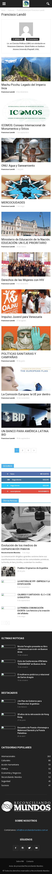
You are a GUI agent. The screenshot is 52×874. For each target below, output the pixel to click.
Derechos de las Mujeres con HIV (22, 280)
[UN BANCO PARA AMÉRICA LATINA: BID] (26, 416)
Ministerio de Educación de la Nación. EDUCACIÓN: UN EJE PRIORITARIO (25, 241)
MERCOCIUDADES (13, 202)
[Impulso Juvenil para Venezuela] (26, 301)
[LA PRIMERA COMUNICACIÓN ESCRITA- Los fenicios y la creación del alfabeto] (8, 611)
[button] (48, 3)
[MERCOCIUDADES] (26, 187)
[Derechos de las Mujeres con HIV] (26, 264)
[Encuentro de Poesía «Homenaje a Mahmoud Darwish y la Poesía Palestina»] (8, 731)
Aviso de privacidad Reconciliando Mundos (26, 866)
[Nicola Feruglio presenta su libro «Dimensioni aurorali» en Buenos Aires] (8, 650)
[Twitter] (29, 848)
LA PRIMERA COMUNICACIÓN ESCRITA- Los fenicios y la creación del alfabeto (33, 611)
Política (4, 768)
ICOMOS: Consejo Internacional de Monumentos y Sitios (23, 127)
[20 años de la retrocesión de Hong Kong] (8, 718)
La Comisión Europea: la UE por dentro (25, 394)
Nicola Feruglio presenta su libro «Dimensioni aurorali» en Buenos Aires (32, 649)
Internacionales (8, 756)
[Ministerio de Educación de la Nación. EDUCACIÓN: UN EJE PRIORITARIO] (26, 224)
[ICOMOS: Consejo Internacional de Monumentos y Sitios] (26, 109)
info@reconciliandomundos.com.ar (32, 830)
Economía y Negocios (11, 773)
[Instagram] (22, 848)
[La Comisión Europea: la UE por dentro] (26, 378)
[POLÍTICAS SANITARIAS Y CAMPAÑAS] (26, 338)
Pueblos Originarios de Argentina (32, 568)
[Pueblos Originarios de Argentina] (8, 571)
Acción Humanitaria (10, 764)
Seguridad (5, 781)
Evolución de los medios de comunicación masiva (19, 547)
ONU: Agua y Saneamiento (18, 165)
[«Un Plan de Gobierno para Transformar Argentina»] (8, 704)
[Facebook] (15, 848)
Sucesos (5, 785)
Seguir (46, 480)
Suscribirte (43, 491)
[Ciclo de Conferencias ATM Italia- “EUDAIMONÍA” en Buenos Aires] (8, 665)
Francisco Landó (8, 92)
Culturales (5, 760)
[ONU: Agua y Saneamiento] (26, 150)
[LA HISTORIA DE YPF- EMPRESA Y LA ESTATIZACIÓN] (8, 585)
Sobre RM (20, 861)
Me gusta (44, 474)
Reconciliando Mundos (10, 552)
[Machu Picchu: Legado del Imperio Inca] (26, 69)
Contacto (30, 861)
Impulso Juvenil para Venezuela (21, 317)
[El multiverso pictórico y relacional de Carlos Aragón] (8, 678)
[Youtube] (36, 848)
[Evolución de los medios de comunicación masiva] (26, 524)
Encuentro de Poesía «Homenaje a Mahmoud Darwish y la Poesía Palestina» (33, 730)
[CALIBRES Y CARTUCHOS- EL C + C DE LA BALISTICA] (8, 598)
